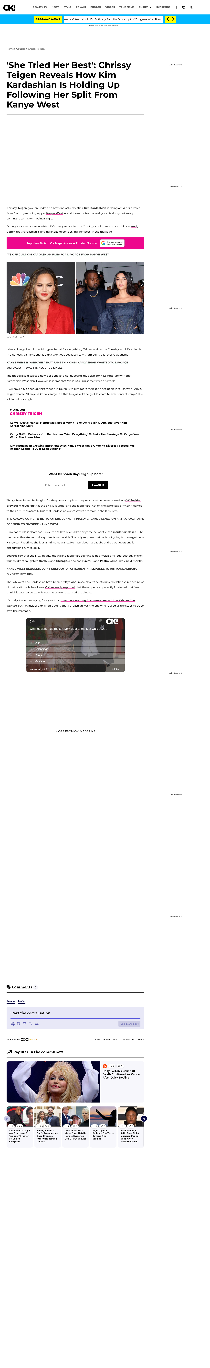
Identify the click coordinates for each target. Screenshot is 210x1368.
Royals (81, 7)
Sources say (15, 555)
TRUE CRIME (126, 7)
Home (10, 48)
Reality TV (40, 7)
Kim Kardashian (95, 208)
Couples (20, 48)
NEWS (55, 7)
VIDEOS (110, 7)
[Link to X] (191, 7)
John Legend (105, 375)
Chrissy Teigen (36, 48)
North (43, 561)
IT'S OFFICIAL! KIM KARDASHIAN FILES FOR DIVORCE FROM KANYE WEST (58, 254)
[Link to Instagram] (183, 7)
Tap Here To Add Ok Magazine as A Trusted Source (62, 243)
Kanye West (54, 213)
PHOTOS (95, 7)
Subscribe (163, 7)
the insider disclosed (122, 532)
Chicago (61, 561)
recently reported (60, 587)
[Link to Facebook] (176, 7)
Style (67, 7)
